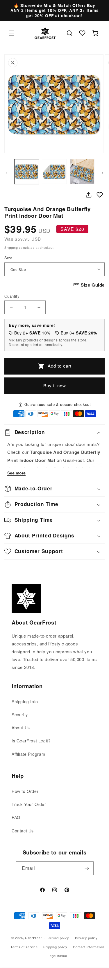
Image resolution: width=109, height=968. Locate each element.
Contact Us (23, 831)
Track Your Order (29, 804)
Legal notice (57, 955)
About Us (21, 728)
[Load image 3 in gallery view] (82, 171)
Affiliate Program (28, 754)
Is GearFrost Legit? (31, 741)
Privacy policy (86, 937)
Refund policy (58, 937)
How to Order (25, 791)
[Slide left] (6, 173)
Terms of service (23, 946)
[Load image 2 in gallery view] (54, 171)
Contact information (88, 946)
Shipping (11, 248)
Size (8, 257)
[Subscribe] (87, 868)
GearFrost (33, 937)
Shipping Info (25, 701)
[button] (11, 33)
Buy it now (54, 385)
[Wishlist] (82, 33)
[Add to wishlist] (100, 195)
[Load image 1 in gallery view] (26, 171)
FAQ (16, 817)
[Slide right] (102, 173)
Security (20, 714)
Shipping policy (55, 946)
